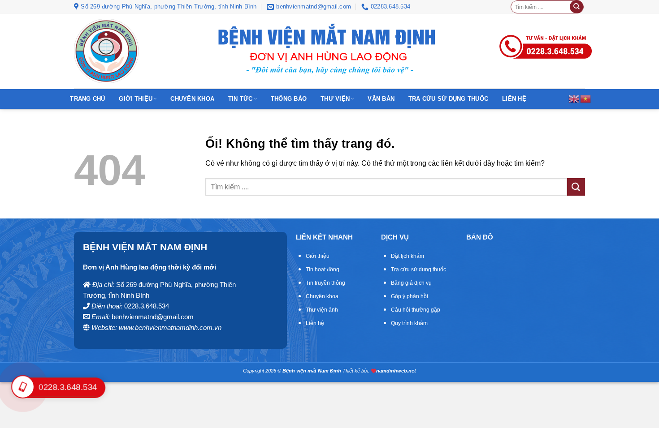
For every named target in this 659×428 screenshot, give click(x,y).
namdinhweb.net (396, 370)
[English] (574, 98)
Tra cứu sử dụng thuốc (448, 98)
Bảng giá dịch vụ (411, 283)
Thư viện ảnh (322, 310)
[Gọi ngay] (545, 35)
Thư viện (335, 98)
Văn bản (381, 98)
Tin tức (240, 98)
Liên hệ (514, 98)
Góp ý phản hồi (409, 296)
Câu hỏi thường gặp (415, 310)
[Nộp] (576, 6)
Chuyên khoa (192, 98)
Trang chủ (87, 98)
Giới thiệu (135, 98)
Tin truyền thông (325, 283)
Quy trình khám (409, 323)
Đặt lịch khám (407, 256)
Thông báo (289, 98)
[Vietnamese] (586, 98)
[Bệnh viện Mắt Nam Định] (106, 51)
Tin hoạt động (322, 269)
